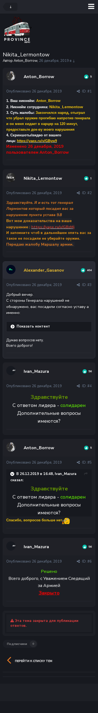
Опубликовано (34, 91)
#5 (89, 462)
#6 (89, 561)
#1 (89, 91)
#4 (89, 386)
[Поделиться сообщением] (78, 91)
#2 (89, 193)
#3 (89, 284)
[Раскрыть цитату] (12, 474)
